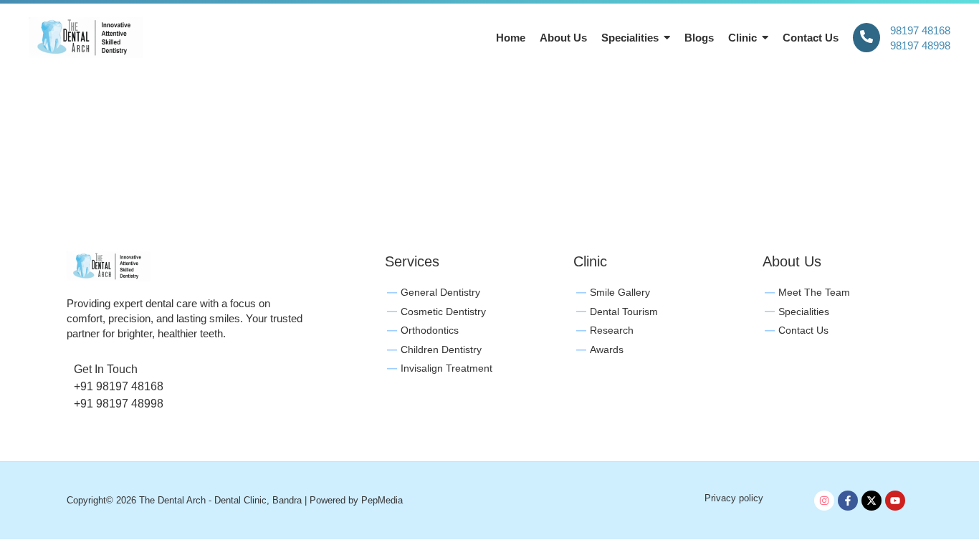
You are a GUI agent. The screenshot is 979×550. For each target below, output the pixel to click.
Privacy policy (734, 498)
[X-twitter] (871, 501)
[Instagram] (824, 501)
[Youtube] (895, 501)
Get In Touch (106, 369)
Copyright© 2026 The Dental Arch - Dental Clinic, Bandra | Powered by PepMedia (235, 500)
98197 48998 (920, 45)
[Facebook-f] (848, 501)
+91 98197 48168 (118, 386)
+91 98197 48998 (118, 403)
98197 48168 (920, 30)
